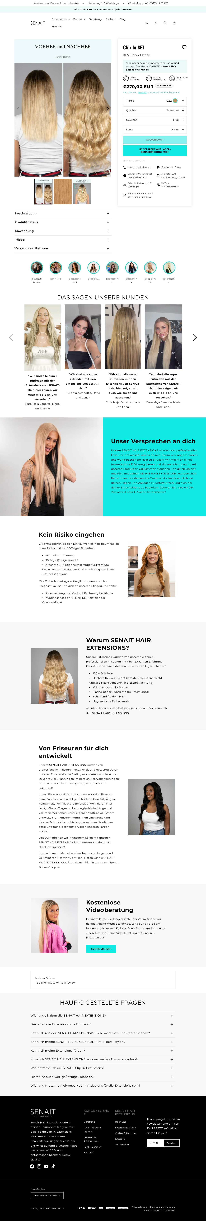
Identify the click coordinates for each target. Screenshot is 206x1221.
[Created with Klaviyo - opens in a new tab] (103, 662)
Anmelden (125, 640)
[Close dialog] (147, 561)
